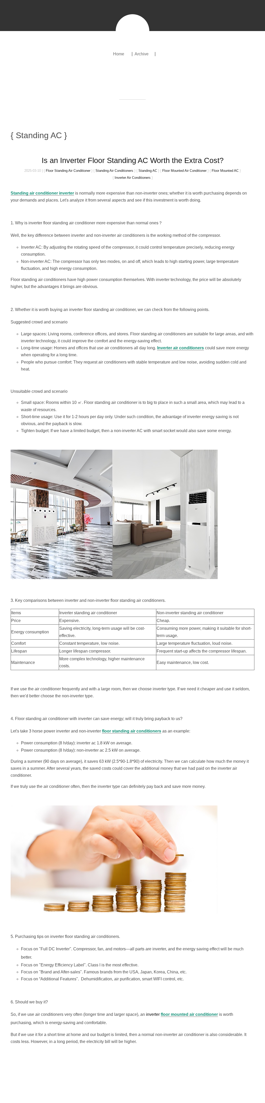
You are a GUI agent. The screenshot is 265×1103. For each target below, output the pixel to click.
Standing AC (147, 171)
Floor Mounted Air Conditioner (184, 171)
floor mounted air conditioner (189, 1014)
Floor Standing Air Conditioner (68, 171)
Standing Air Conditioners (114, 171)
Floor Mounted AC (225, 171)
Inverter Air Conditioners (133, 178)
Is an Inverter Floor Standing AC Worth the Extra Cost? (133, 160)
